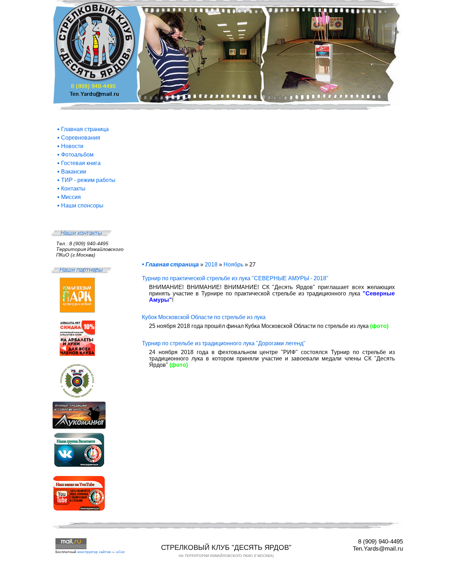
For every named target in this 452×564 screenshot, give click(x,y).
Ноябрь (233, 265)
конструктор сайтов (94, 552)
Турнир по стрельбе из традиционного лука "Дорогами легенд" (223, 343)
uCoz (120, 552)
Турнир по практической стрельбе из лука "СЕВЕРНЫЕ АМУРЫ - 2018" (235, 278)
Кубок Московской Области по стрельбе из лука (204, 317)
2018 (211, 265)
